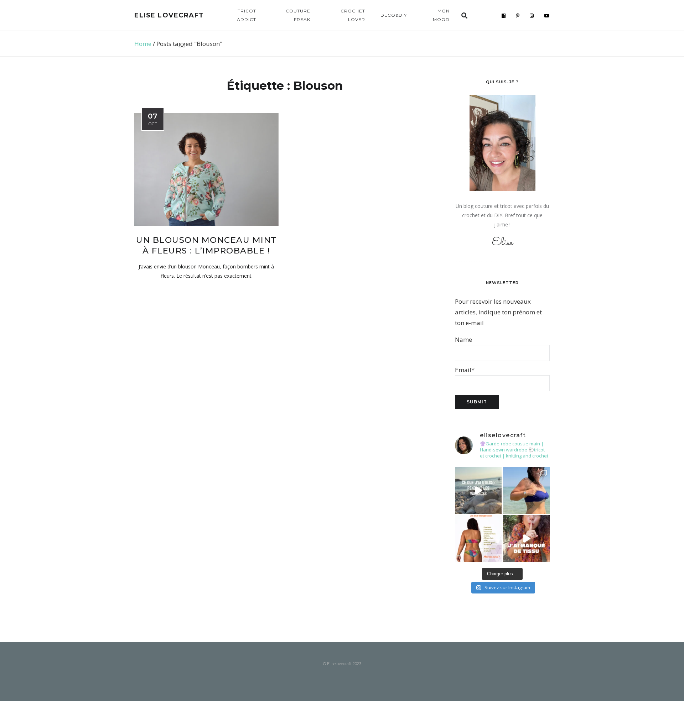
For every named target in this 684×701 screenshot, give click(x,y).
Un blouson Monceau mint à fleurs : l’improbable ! (206, 245)
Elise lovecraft (169, 15)
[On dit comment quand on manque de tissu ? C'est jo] (526, 538)
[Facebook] (504, 16)
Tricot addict (246, 15)
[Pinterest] (518, 16)
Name (463, 339)
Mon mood (441, 15)
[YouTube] (547, 16)
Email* (465, 370)
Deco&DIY (393, 15)
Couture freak (298, 15)
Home (142, 44)
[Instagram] (532, 16)
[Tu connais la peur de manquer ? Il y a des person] (478, 490)
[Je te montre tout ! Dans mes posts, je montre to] (478, 538)
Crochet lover (353, 15)
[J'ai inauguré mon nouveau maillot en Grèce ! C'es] (526, 490)
